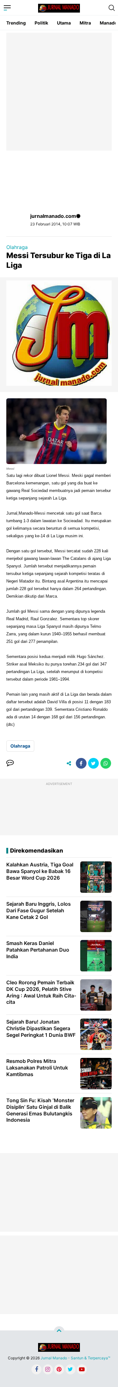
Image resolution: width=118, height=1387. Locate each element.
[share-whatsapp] (105, 763)
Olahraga (17, 247)
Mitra (85, 22)
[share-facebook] (81, 763)
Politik (41, 22)
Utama (64, 22)
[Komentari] (10, 763)
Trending (16, 22)
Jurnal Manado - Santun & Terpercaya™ (75, 1358)
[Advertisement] (59, 92)
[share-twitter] (93, 763)
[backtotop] (59, 1331)
